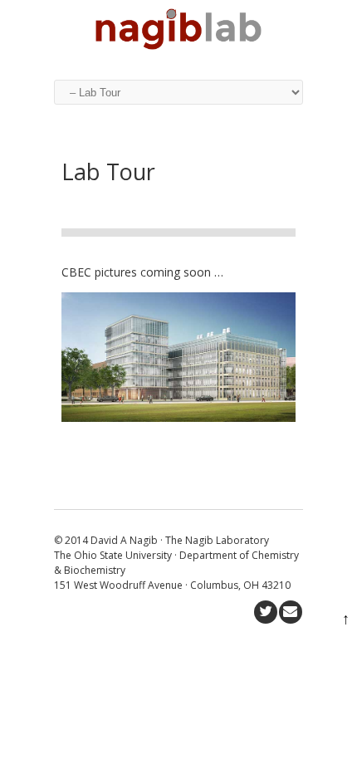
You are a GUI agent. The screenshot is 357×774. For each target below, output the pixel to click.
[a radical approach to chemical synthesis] (178, 45)
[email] (290, 612)
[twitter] (265, 612)
